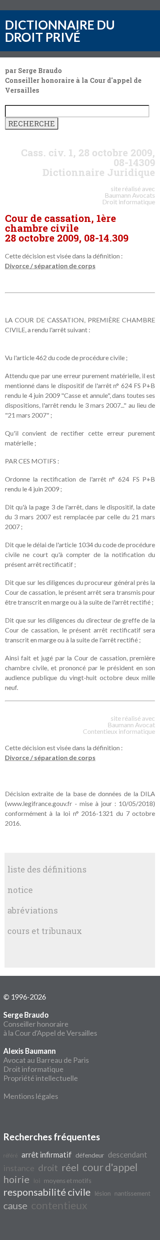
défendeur (89, 1155)
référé (10, 1155)
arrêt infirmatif (46, 1154)
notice (20, 889)
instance (18, 1168)
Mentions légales (30, 1096)
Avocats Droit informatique (128, 198)
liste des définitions (47, 869)
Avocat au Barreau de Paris (46, 1059)
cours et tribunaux (44, 930)
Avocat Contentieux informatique (119, 728)
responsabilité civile (47, 1192)
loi (36, 1180)
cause (15, 1205)
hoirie (16, 1179)
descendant (127, 1154)
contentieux (59, 1205)
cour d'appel (109, 1167)
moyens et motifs (67, 1180)
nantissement (132, 1193)
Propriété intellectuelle (40, 1077)
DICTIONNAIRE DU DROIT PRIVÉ (60, 30)
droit (48, 1167)
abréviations (32, 910)
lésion (102, 1193)
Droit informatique (33, 1068)
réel (70, 1167)
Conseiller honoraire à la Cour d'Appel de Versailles (50, 1023)
